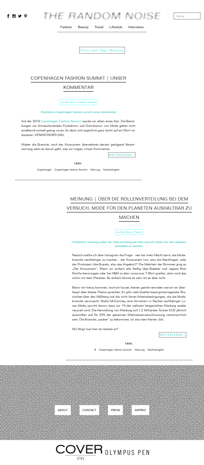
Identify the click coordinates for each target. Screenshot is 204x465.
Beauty (83, 27)
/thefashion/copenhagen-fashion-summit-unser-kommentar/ (78, 112)
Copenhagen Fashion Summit (61, 121)
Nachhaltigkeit (111, 169)
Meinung (95, 169)
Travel (99, 27)
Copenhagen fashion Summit (71, 169)
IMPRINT (140, 410)
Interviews (136, 27)
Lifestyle (115, 27)
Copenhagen (44, 169)
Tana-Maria (70, 102)
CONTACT (89, 410)
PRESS (115, 410)
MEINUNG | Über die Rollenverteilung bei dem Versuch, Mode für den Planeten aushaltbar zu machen (129, 208)
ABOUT (63, 410)
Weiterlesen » (122, 154)
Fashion (66, 27)
